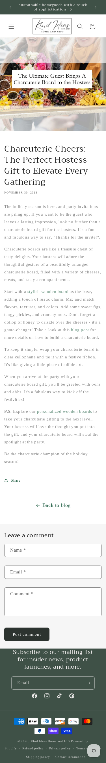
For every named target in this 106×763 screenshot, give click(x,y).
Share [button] (16, 480)
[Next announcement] (95, 7)
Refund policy (33, 748)
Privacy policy (60, 748)
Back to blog (56, 505)
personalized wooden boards (64, 411)
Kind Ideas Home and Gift (50, 741)
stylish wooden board (48, 291)
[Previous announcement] (10, 7)
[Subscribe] (88, 683)
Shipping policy (38, 756)
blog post (80, 330)
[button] (11, 26)
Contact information (70, 756)
